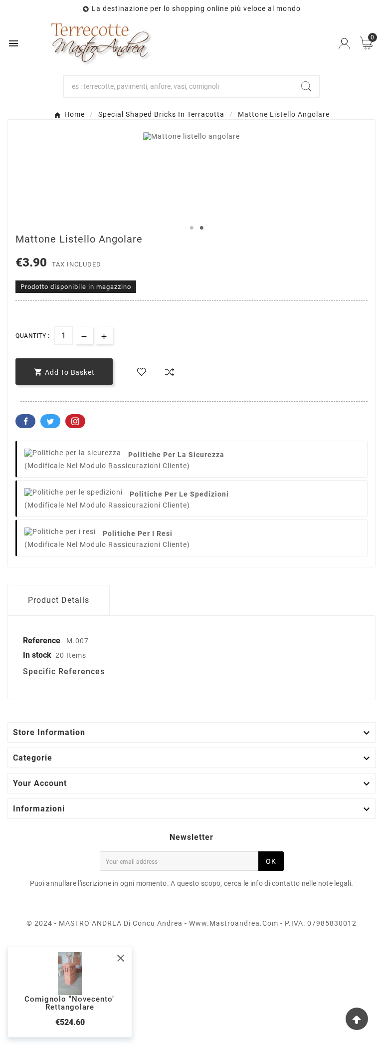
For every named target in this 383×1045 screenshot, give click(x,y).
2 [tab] (201, 228)
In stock (37, 655)
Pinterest (75, 421)
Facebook (25, 421)
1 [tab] (191, 228)
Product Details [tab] (58, 600)
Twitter (50, 421)
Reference (42, 640)
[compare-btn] (170, 372)
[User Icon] (344, 43)
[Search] (306, 86)
